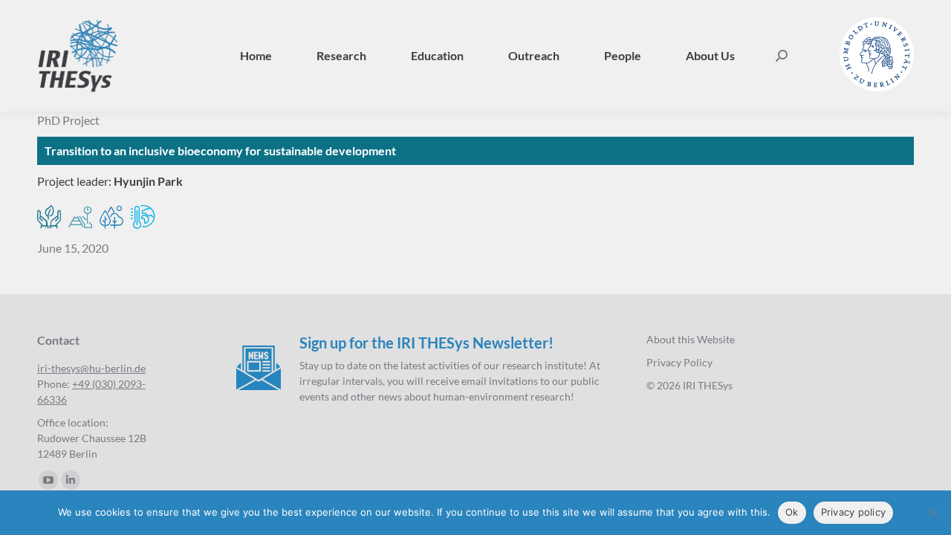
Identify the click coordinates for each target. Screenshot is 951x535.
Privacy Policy (679, 362)
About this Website (690, 339)
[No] (932, 512)
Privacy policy (853, 512)
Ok (792, 512)
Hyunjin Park (148, 181)
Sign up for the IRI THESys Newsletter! (426, 342)
